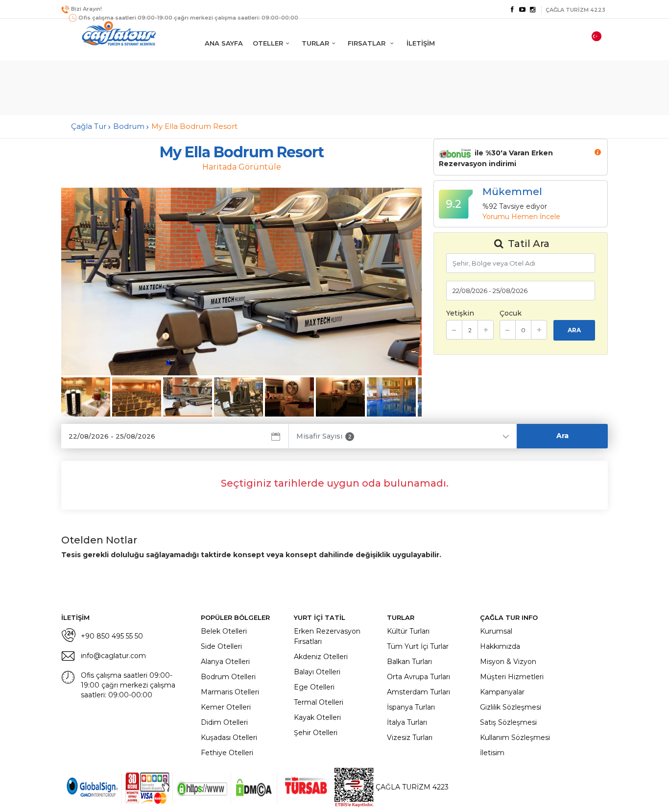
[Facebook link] (511, 9)
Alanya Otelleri (225, 661)
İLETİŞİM (420, 43)
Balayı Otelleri (317, 671)
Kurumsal (496, 631)
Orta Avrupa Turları (418, 676)
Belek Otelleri (224, 631)
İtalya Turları (407, 722)
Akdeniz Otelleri (321, 656)
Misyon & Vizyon (508, 661)
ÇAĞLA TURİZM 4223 (411, 787)
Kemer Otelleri (226, 707)
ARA (574, 330)
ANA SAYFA (224, 43)
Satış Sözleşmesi (508, 722)
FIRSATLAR (367, 43)
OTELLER (268, 43)
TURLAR (315, 43)
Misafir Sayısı (323, 436)
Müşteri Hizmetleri (512, 676)
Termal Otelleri (318, 702)
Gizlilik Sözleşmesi (510, 707)
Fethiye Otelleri (227, 752)
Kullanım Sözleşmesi (515, 737)
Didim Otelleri (224, 722)
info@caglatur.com (113, 655)
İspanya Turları (411, 707)
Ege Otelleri (314, 687)
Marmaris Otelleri (230, 692)
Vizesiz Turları (409, 737)
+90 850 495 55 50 (112, 636)
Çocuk (511, 313)
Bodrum (128, 126)
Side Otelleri (221, 646)
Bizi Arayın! (86, 8)
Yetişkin (460, 313)
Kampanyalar (502, 692)
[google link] (522, 9)
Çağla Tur (88, 126)
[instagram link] (532, 9)
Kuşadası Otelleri (229, 737)
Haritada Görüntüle (241, 167)
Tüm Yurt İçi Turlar (418, 646)
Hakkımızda (500, 646)
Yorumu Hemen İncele (521, 216)
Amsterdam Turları (418, 692)
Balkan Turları (409, 661)
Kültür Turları (408, 631)
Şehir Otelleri (315, 732)
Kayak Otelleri (317, 717)
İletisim (492, 752)
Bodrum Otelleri (228, 676)
